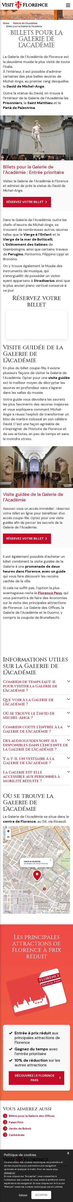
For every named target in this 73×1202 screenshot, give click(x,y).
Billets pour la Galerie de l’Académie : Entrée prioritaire (33, 169)
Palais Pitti (16, 1122)
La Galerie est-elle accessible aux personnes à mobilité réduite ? (31, 776)
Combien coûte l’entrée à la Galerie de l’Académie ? (33, 729)
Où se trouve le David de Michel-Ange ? (29, 715)
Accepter (41, 1195)
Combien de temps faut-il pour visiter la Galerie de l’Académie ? (30, 686)
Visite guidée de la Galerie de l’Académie (33, 497)
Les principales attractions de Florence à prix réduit (36, 946)
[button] (39, 875)
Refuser (23, 1195)
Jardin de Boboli (20, 1128)
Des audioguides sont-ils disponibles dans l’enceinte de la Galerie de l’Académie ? (35, 745)
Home (6, 23)
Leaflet (45, 913)
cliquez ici (9, 1172)
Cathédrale (17, 1135)
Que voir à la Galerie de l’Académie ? (28, 702)
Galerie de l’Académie (25, 23)
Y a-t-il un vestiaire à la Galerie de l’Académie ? (28, 761)
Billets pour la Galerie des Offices (32, 1116)
